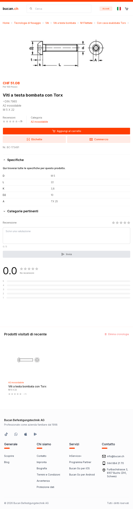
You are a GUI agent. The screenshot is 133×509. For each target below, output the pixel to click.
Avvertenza (43, 480)
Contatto (41, 455)
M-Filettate (86, 22)
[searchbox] (61, 9)
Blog (6, 462)
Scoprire (9, 455)
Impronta (42, 462)
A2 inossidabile (39, 121)
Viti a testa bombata (64, 22)
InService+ (75, 455)
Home (6, 22)
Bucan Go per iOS (79, 468)
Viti (47, 22)
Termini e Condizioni (48, 474)
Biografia (42, 468)
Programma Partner (80, 462)
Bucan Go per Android (82, 474)
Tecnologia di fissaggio (27, 22)
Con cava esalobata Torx (111, 22)
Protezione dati (45, 487)
